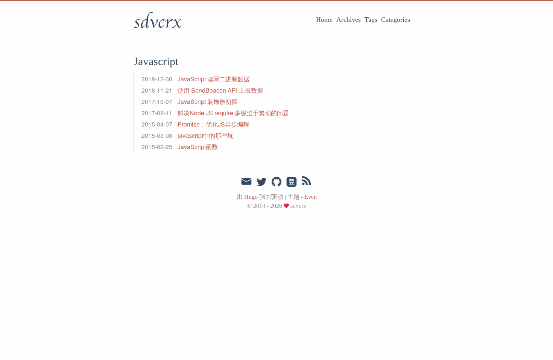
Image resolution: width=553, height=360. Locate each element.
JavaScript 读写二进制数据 (213, 79)
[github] (276, 182)
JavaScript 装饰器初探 (207, 101)
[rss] (306, 182)
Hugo (251, 197)
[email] (246, 181)
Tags (371, 19)
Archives (348, 19)
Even (310, 197)
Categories (395, 19)
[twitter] (261, 182)
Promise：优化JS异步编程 (213, 124)
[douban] (291, 182)
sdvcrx (157, 22)
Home (324, 19)
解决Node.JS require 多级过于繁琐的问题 (233, 112)
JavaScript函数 (198, 146)
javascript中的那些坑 (205, 135)
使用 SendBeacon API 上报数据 (220, 90)
